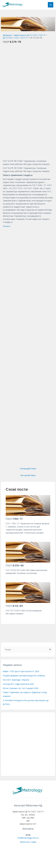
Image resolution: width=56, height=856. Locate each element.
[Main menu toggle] (50, 5)
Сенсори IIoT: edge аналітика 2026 (18, 684)
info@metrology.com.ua (28, 838)
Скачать (6, 226)
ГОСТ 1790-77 (14, 519)
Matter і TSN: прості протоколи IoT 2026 (21, 671)
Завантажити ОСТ (28, 824)
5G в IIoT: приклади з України (16, 679)
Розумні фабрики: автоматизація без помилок (24, 675)
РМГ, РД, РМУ (28, 817)
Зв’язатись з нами (28, 842)
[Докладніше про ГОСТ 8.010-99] (28, 552)
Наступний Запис (28, 475)
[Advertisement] (28, 73)
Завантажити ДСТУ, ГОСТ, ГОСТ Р (28, 811)
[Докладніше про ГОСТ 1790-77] (28, 505)
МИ (28, 821)
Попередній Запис (28, 468)
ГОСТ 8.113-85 (14, 606)
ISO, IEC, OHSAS (28, 814)
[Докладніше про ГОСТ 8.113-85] (28, 592)
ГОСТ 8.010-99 (15, 565)
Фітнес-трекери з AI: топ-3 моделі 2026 (20, 688)
